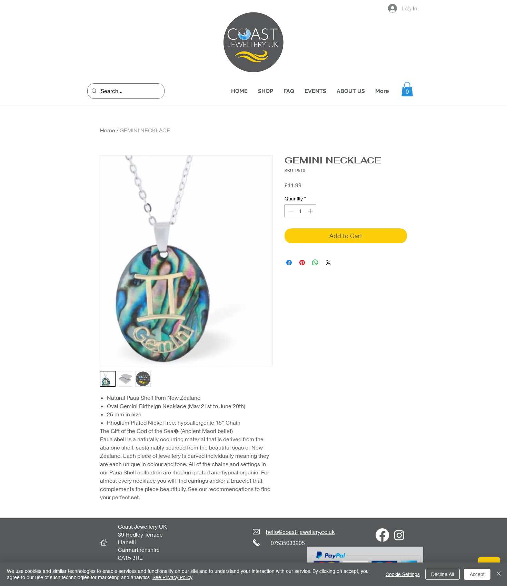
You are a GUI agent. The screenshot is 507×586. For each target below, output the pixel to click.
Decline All (442, 574)
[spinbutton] (300, 211)
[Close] (499, 574)
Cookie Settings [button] (403, 574)
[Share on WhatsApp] (315, 262)
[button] (407, 89)
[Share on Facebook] (289, 262)
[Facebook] (382, 535)
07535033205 (288, 542)
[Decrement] (290, 211)
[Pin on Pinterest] (302, 262)
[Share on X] (328, 262)
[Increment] (311, 211)
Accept (477, 574)
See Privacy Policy (172, 577)
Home (107, 130)
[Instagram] (399, 535)
